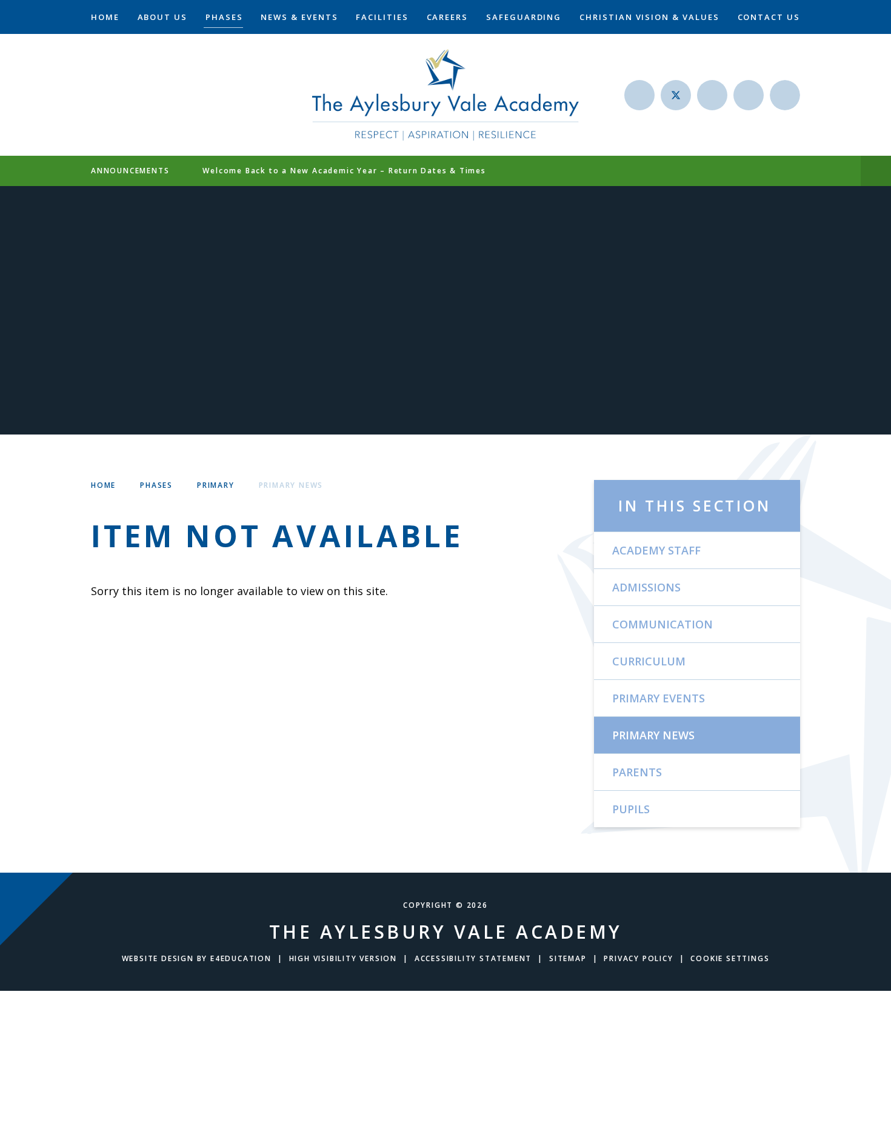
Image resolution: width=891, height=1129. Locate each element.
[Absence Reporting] (639, 95)
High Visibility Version (343, 958)
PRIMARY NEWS (291, 485)
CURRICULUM (649, 661)
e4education (241, 958)
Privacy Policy (638, 958)
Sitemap (568, 958)
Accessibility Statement (473, 958)
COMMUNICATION (662, 624)
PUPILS (631, 809)
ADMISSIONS (646, 587)
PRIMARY (216, 485)
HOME (103, 485)
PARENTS (637, 772)
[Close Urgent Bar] (876, 171)
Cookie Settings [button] (729, 958)
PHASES (156, 485)
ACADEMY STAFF (656, 550)
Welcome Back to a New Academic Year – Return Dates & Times (344, 170)
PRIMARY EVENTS (658, 698)
